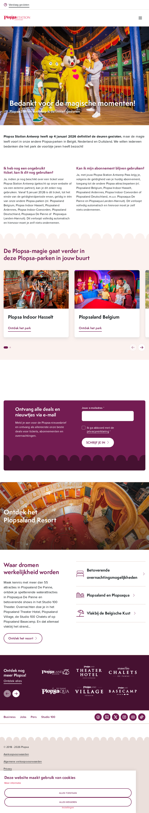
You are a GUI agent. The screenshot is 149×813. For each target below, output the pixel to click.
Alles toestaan (68, 792)
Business (10, 717)
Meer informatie (12, 783)
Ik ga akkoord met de (100, 429)
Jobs (23, 717)
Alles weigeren (68, 802)
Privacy (8, 769)
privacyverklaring (98, 431)
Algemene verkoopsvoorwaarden (23, 761)
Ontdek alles (13, 681)
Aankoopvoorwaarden (16, 754)
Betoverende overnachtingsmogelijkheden (112, 574)
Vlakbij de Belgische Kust (108, 613)
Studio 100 (48, 717)
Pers (34, 717)
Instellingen (68, 807)
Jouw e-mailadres (92, 407)
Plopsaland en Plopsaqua (108, 595)
